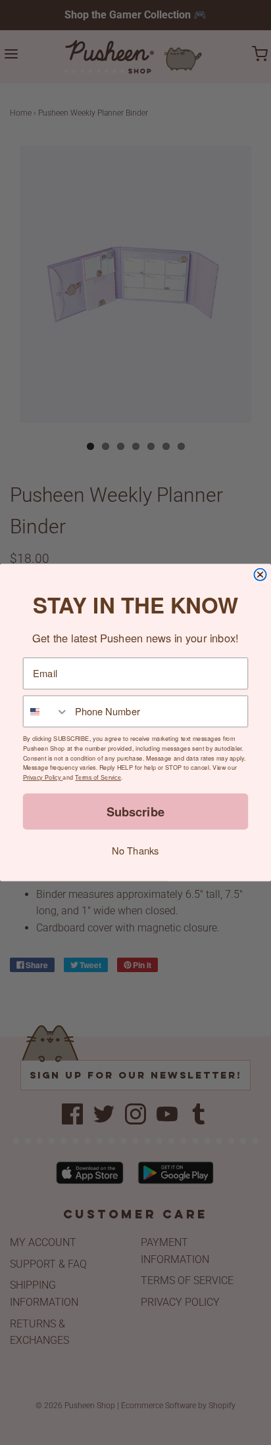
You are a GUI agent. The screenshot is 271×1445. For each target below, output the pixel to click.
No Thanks (135, 850)
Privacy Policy (42, 777)
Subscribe (135, 811)
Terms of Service (98, 777)
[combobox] (46, 711)
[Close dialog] (260, 575)
